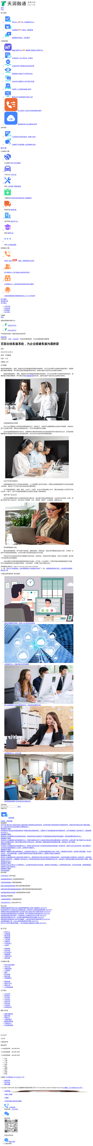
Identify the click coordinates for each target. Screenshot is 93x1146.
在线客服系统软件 (6, 879)
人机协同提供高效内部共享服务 (23, 284)
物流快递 (13, 209)
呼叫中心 (15, 22)
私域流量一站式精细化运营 (27, 144)
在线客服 (15, 30)
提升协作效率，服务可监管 (27, 137)
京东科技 (4, 846)
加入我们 (7, 312)
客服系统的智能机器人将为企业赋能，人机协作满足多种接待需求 (22, 919)
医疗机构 (12, 198)
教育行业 (10, 233)
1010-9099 (15, 1109)
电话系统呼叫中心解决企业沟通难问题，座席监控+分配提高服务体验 (23, 909)
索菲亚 (3, 857)
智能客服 (21, 124)
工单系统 (15, 137)
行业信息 (7, 308)
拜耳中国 (4, 825)
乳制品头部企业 (6, 865)
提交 (19, 806)
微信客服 (7, 935)
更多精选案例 (5, 870)
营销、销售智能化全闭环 (26, 261)
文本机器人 (15, 58)
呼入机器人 (21, 110)
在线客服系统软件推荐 (8, 892)
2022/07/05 (43, 915)
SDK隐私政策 (8, 1025)
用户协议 (7, 1082)
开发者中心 (8, 1023)
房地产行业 (14, 221)
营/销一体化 (8, 261)
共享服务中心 (8, 284)
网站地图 (7, 1084)
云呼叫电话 (4, 876)
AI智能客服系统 (6, 899)
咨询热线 (12, 1107)
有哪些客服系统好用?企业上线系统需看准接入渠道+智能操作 (20, 908)
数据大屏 (15, 97)
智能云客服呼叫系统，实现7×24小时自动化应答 (19, 623)
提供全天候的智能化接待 (33, 110)
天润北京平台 (12, 325)
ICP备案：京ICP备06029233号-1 (73, 1087)
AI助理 (14, 89)
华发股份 (4, 840)
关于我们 (4, 303)
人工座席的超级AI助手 (24, 89)
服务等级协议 (8, 1014)
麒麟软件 (4, 851)
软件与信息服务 (16, 163)
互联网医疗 (28, 198)
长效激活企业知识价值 (27, 66)
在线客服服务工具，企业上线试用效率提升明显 (16, 921)
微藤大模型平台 (17, 50)
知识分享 (7, 1001)
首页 (2, 7)
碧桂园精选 (4, 830)
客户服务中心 (8, 272)
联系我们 (7, 310)
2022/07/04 (46, 919)
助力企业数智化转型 (30, 124)
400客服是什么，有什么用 (12, 753)
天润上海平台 (12, 330)
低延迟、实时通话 (24, 37)
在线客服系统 (29, 376)
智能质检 (15, 73)
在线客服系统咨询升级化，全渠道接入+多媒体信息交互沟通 (20, 915)
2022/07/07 (43, 908)
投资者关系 (4, 301)
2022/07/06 (47, 911)
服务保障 (7, 1016)
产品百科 (7, 1005)
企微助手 (15, 144)
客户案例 (4, 299)
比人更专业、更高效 (26, 58)
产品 (2, 9)
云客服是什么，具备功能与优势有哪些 (16, 664)
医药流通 (18, 198)
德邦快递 (4, 836)
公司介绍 (7, 306)
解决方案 (4, 148)
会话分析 (15, 81)
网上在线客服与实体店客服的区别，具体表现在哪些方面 (22, 705)
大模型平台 (8, 956)
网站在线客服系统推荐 (8, 886)
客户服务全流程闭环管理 (21, 272)
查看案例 (4, 828)
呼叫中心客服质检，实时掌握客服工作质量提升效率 (23, 568)
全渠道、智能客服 (27, 30)
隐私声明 (7, 1080)
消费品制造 (17, 186)
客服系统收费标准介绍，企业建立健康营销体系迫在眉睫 (19, 917)
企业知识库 (15, 66)
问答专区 (7, 1003)
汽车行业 (13, 174)
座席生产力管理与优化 (25, 73)
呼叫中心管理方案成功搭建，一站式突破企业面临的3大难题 (20, 923)
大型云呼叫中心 (6, 902)
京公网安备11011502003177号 (14, 1077)
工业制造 (10, 186)
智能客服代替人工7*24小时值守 (25, 296)
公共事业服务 (12, 244)
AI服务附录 (8, 1019)
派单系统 (7, 958)
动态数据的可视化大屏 (25, 97)
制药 (22, 198)
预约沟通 (12, 1141)
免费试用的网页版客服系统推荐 (11, 889)
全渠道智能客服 (9, 296)
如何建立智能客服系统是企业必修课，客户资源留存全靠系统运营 (22, 913)
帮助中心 (7, 1017)
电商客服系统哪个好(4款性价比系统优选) (17, 801)
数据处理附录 (8, 1021)
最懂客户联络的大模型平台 (34, 50)
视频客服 (15, 37)
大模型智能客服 (6, 882)
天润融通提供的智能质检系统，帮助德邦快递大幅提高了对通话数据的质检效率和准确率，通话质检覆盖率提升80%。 (44, 836)
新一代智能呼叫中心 (27, 22)
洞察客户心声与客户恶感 (26, 81)
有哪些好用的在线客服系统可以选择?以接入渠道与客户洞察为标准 (22, 911)
